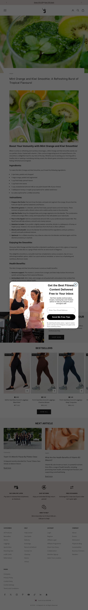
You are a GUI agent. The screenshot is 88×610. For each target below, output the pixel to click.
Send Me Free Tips (61, 317)
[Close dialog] (75, 284)
